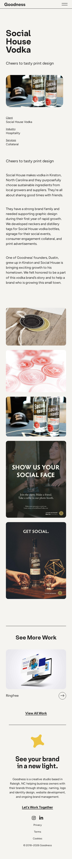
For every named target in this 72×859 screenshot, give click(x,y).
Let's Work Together (37, 807)
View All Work (36, 713)
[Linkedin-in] (41, 818)
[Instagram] (34, 818)
